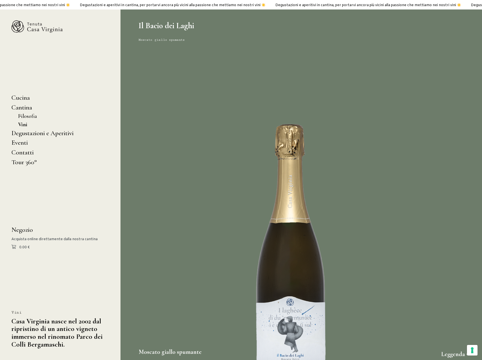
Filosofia (27, 116)
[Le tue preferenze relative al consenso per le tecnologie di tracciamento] (472, 350)
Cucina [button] (20, 98)
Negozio (22, 230)
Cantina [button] (21, 107)
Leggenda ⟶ (458, 354)
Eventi (19, 143)
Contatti (22, 152)
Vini (22, 124)
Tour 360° (24, 162)
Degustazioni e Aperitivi (42, 133)
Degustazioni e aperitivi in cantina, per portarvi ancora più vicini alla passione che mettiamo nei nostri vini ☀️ (151, 5)
